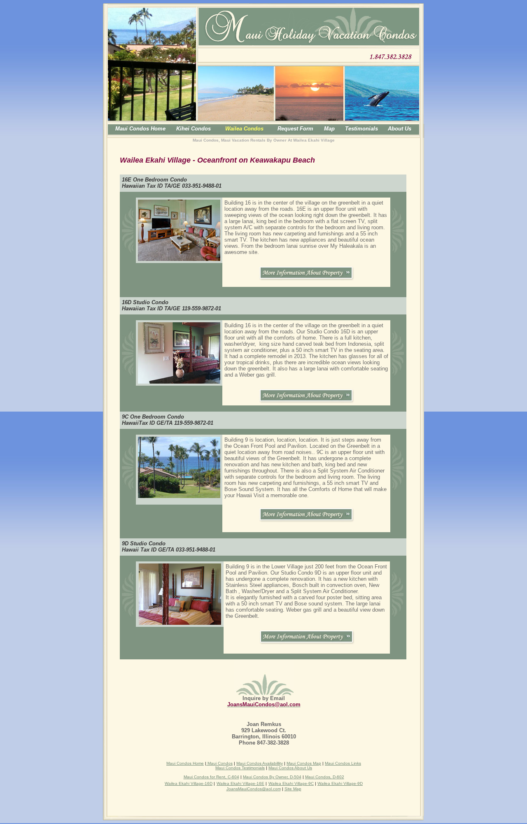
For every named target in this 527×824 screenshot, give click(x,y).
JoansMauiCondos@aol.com (253, 789)
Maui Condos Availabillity (259, 763)
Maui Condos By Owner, (266, 777)
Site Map (292, 789)
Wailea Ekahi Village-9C (291, 783)
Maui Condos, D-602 (324, 777)
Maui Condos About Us (290, 768)
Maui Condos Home (185, 763)
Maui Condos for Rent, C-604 (211, 777)
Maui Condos (219, 763)
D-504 (295, 777)
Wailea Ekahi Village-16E (240, 783)
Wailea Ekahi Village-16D (188, 783)
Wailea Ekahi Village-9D (340, 783)
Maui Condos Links (343, 763)
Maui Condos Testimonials (240, 768)
